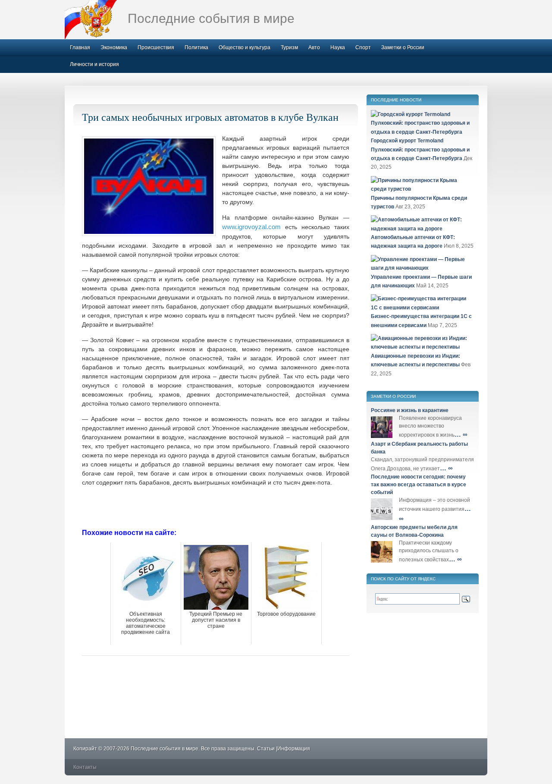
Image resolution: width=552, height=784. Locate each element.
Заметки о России (402, 47)
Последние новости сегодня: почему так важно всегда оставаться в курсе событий (418, 484)
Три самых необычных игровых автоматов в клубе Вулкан (210, 117)
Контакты (85, 767)
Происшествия (156, 47)
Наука (337, 47)
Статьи (266, 749)
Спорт (363, 47)
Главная (80, 47)
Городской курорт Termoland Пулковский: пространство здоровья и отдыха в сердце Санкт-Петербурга (420, 149)
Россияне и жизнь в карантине (409, 410)
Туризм (289, 47)
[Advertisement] (216, 507)
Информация (293, 749)
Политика (196, 47)
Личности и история (94, 64)
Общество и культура (244, 47)
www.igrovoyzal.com (251, 226)
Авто (314, 47)
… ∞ (461, 434)
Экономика (113, 47)
